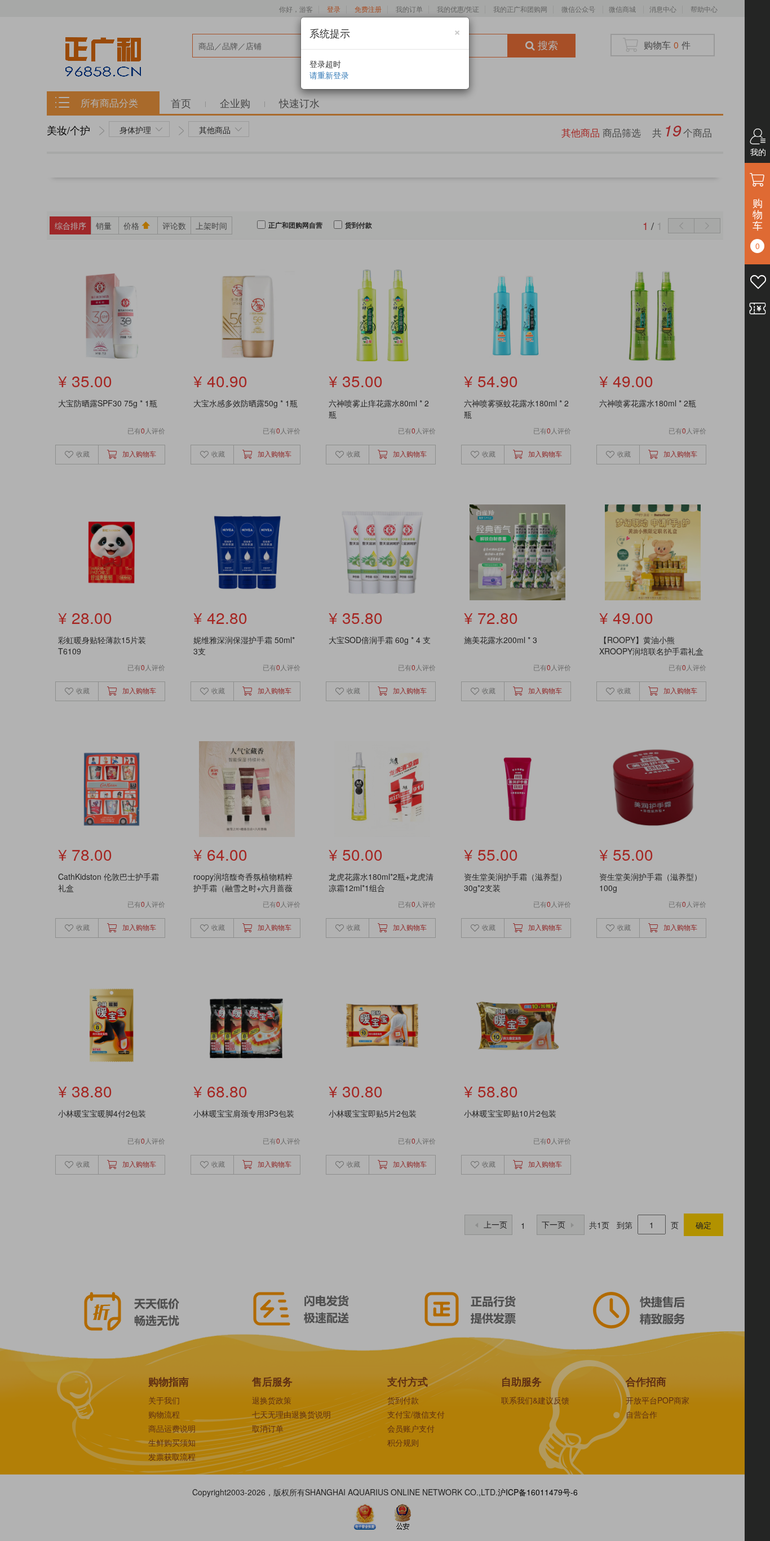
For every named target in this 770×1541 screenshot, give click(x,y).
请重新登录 (329, 75)
